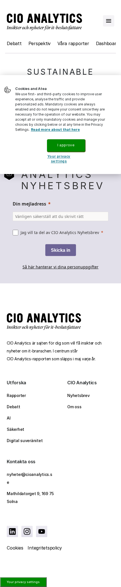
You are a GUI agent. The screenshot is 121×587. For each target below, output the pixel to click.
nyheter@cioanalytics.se (29, 478)
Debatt (14, 43)
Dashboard (107, 43)
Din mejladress (29, 204)
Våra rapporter (73, 43)
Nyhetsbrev (78, 395)
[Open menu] (108, 21)
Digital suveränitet (24, 440)
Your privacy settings (23, 582)
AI (9, 418)
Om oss (74, 406)
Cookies (15, 548)
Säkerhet (15, 429)
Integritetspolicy (45, 548)
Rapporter (16, 395)
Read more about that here (55, 129)
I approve (65, 145)
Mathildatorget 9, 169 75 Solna (30, 497)
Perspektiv (39, 43)
